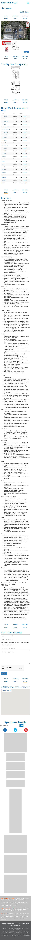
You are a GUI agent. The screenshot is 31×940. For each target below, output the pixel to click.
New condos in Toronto (21, 908)
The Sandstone (5, 142)
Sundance (4, 156)
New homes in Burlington (11, 901)
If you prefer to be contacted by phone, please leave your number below (15, 642)
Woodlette (4, 169)
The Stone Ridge (5, 134)
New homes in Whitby (11, 905)
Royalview (4, 174)
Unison (3, 182)
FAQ (16, 923)
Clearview (4, 177)
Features (6, 18)
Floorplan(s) (15, 16)
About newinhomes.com (8, 923)
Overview (6, 16)
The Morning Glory (6, 129)
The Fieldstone (5, 116)
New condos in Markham (17, 910)
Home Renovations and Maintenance (13, 917)
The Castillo (4, 150)
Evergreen (4, 164)
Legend (3, 161)
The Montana (4, 140)
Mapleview (4, 158)
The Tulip (4, 118)
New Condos (16, 913)
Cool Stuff (24, 917)
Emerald (3, 166)
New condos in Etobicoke (18, 909)
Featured (11, 913)
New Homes (23, 913)
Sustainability (4, 919)
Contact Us (17, 925)
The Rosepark (5, 121)
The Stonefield (5, 132)
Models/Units (25, 16)
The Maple (4, 124)
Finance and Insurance (19, 916)
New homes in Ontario (21, 898)
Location (25, 18)
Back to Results (24, 12)
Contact (15, 18)
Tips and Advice (9, 916)
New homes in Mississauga (16, 899)
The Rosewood (5, 137)
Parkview (3, 180)
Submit (4, 673)
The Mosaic (4, 148)
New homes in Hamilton (8, 902)
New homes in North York (16, 903)
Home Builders (19, 915)
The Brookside (5, 145)
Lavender (4, 172)
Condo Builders (12, 915)
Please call (25, 116)
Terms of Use (21, 923)
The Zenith (4, 153)
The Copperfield (5, 126)
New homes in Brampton (20, 902)
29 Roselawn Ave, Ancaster (15, 686)
